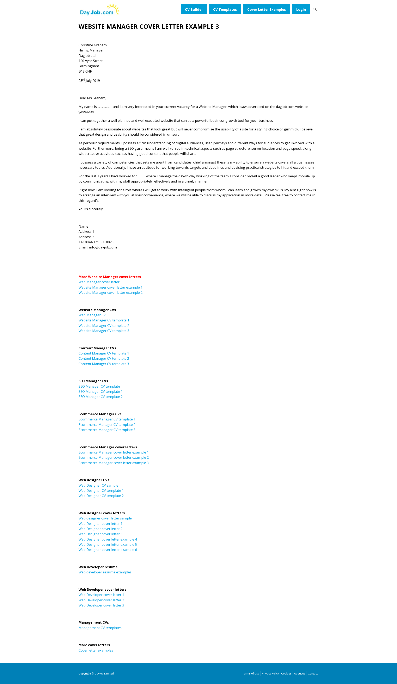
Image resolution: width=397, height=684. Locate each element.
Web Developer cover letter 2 (101, 600)
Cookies (286, 673)
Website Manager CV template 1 (104, 320)
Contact (313, 673)
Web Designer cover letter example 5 (108, 544)
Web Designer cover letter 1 (100, 523)
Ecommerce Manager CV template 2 (107, 424)
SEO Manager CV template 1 (101, 391)
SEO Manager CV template (99, 386)
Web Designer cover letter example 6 (108, 549)
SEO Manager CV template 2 (101, 396)
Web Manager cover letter (99, 282)
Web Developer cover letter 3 (101, 605)
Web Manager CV (92, 315)
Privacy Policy (270, 673)
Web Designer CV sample (98, 485)
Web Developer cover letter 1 (101, 594)
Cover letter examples (96, 650)
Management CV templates (100, 628)
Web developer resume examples (105, 572)
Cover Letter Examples (266, 9)
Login (301, 9)
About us (299, 673)
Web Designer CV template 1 (101, 490)
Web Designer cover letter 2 (100, 528)
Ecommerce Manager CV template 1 (107, 419)
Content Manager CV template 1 (104, 353)
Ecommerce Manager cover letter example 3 (114, 463)
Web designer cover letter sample (105, 518)
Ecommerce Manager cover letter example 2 (114, 457)
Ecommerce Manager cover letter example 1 (114, 452)
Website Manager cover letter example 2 (110, 292)
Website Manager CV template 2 (104, 325)
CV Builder (194, 9)
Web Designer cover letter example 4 (108, 539)
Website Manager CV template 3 (104, 330)
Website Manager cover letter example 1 (110, 287)
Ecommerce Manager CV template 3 (107, 429)
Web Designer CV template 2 (101, 495)
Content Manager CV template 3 (104, 364)
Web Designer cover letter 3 (100, 534)
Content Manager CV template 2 (104, 358)
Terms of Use (250, 673)
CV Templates (225, 9)
